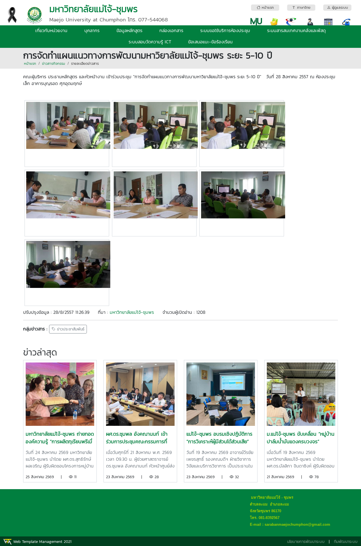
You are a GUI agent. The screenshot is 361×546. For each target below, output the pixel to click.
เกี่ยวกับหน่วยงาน (51, 30)
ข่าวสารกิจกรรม (53, 63)
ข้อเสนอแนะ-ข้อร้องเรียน (210, 41)
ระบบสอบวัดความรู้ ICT (150, 41)
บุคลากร (92, 30)
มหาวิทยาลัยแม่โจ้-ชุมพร (132, 312)
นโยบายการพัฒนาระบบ (306, 542)
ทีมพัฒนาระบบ (346, 542)
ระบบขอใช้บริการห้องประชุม (225, 30)
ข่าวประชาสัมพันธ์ (70, 329)
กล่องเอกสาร (171, 30)
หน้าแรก (30, 63)
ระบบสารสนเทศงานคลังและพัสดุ (296, 30)
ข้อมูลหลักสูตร (129, 30)
